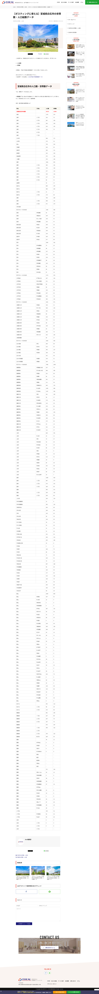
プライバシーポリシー (52, 984)
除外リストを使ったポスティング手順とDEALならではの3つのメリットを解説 (80, 99)
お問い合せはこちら (93, 2)
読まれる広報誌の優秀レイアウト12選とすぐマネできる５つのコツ (80, 75)
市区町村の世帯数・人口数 (22, 855)
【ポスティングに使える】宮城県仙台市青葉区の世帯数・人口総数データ (22, 878)
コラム (81, 2)
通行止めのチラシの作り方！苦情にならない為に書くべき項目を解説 (80, 60)
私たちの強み (64, 2)
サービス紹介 (71, 2)
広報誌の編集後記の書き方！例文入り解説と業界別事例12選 (80, 68)
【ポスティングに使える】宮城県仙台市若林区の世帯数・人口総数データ (53, 878)
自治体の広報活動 (72, 32)
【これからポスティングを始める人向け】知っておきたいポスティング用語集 (80, 91)
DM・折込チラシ (72, 19)
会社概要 (77, 2)
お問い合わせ (73, 981)
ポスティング (71, 24)
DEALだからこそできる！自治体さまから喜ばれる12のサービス (80, 107)
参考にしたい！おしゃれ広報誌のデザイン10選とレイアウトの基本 (80, 53)
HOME (58, 2)
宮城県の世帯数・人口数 (22, 857)
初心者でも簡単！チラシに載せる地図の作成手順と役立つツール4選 (80, 46)
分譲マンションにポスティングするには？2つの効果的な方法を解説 (80, 124)
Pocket (40, 54)
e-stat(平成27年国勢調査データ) (35, 77)
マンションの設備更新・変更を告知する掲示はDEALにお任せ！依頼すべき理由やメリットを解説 (80, 116)
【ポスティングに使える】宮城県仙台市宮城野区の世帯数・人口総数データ (38, 878)
